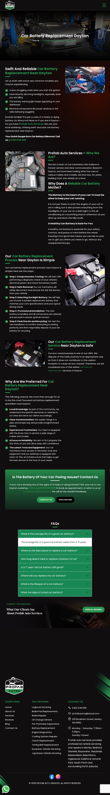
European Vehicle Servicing (46, 748)
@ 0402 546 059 (17, 139)
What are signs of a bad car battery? (42, 592)
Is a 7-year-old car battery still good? (42, 567)
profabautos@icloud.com (37, 491)
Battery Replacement (43, 728)
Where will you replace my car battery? (43, 575)
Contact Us (46, 499)
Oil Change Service (42, 719)
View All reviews (93, 609)
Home (36, 40)
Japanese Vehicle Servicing (46, 753)
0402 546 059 (65, 499)
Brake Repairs (39, 715)
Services (9, 715)
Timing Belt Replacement (45, 744)
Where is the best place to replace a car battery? (49, 550)
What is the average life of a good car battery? (47, 534)
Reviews (9, 719)
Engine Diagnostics (42, 732)
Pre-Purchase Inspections (45, 723)
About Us (10, 711)
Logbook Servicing (41, 707)
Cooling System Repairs (44, 736)
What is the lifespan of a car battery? (42, 584)
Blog (7, 723)
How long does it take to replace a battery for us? (49, 559)
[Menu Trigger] (104, 5)
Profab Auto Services (31, 123)
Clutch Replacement (43, 740)
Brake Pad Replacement (45, 711)
